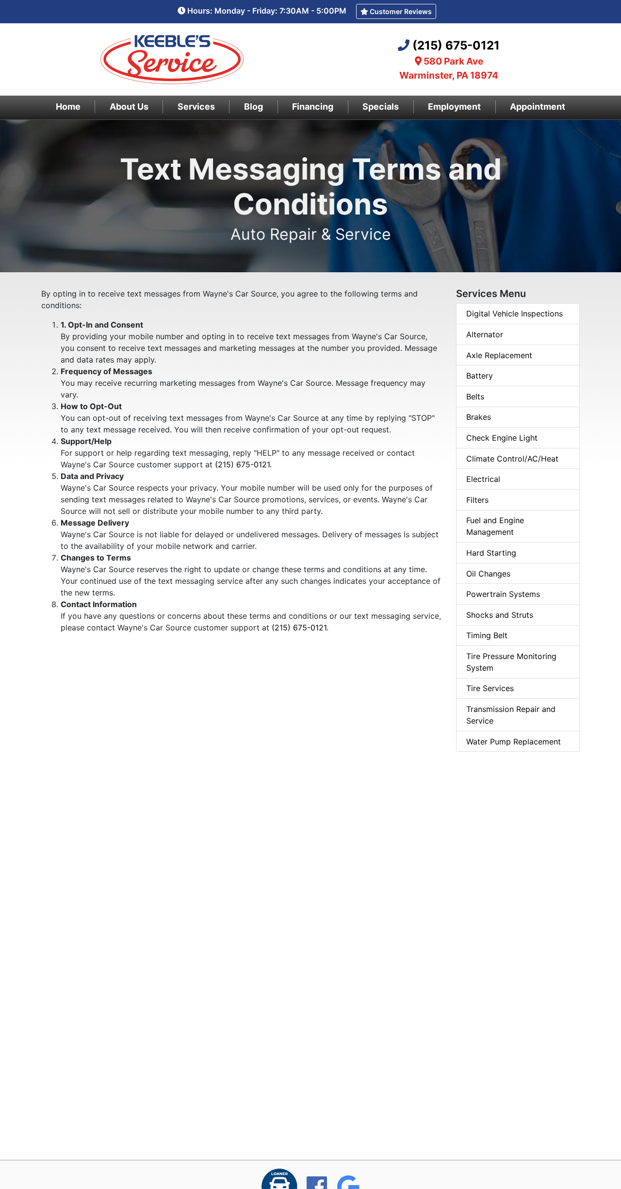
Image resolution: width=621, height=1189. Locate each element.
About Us (129, 106)
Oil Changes (488, 573)
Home (68, 106)
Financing (312, 106)
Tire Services (490, 688)
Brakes (478, 417)
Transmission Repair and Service (511, 715)
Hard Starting (491, 553)
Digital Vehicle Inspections (514, 313)
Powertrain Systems (503, 594)
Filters (477, 500)
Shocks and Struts (499, 615)
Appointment (537, 106)
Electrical (483, 479)
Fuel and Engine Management (495, 526)
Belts (475, 396)
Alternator (484, 334)
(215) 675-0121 (456, 45)
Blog (253, 106)
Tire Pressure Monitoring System (511, 662)
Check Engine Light (502, 438)
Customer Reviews (400, 11)
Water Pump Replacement (513, 741)
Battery (479, 375)
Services (196, 106)
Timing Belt (486, 635)
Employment (454, 106)
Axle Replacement (499, 355)
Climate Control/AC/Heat (512, 458)
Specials (380, 106)
